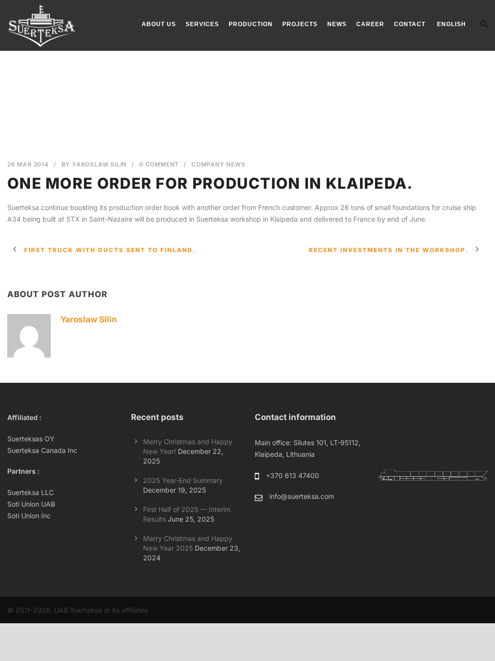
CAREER (370, 24)
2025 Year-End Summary (183, 480)
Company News (218, 164)
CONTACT (409, 24)
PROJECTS (300, 24)
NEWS (337, 24)
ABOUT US (159, 24)
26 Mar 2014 (28, 164)
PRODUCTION (251, 24)
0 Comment (159, 164)
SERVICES (202, 24)
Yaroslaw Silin (99, 164)
